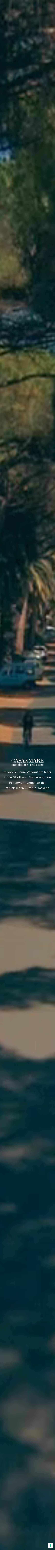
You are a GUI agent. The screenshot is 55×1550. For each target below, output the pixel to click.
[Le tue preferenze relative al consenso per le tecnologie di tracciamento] (50, 1545)
